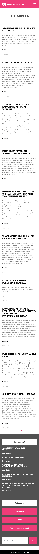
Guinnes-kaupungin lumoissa (18, 394)
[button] (35, 4)
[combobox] (15, 540)
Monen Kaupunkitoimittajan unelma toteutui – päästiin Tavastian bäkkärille (18, 193)
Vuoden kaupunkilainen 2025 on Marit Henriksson (18, 237)
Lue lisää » (5, 50)
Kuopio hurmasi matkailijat (18, 62)
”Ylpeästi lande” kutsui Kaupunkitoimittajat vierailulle (15, 106)
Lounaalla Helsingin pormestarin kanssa (14, 281)
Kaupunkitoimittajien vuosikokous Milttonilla (16, 152)
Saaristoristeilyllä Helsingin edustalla (15, 449)
